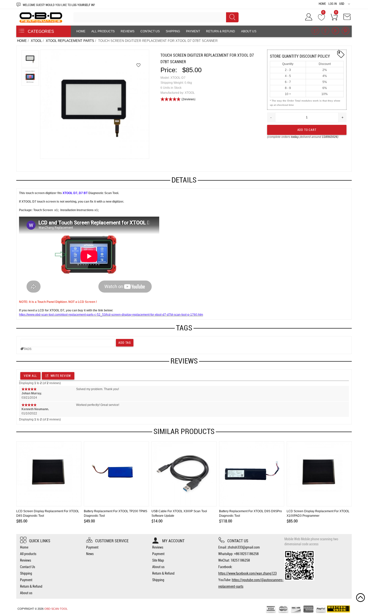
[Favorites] (138, 65)
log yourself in (83, 5)
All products (103, 31)
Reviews (127, 31)
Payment (193, 31)
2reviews (188, 99)
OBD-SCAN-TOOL (56, 608)
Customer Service (112, 541)
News (90, 554)
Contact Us (150, 31)
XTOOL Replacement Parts (70, 41)
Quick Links (39, 541)
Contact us (237, 541)
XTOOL (36, 41)
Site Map (158, 560)
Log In (332, 4)
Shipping (173, 31)
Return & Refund (220, 31)
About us (248, 31)
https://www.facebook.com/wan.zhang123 (247, 573)
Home (322, 4)
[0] (321, 18)
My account (173, 541)
